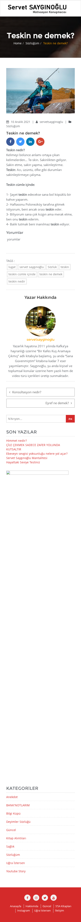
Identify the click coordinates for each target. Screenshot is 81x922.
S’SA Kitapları (63, 906)
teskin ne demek (50, 274)
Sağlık (10, 846)
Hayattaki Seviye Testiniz (23, 462)
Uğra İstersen (15, 863)
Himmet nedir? (16, 441)
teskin (65, 267)
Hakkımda (32, 906)
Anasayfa (15, 906)
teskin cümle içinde (22, 274)
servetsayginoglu (52, 122)
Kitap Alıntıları (16, 838)
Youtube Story (16, 871)
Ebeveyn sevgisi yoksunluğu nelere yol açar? (37, 454)
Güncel (11, 830)
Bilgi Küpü (13, 813)
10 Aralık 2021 (21, 122)
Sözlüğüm (32, 43)
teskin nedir (17, 281)
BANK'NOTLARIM (18, 805)
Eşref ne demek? (57, 403)
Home (18, 43)
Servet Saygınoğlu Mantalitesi (26, 458)
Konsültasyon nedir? (26, 392)
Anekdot (12, 797)
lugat (12, 267)
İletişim (59, 910)
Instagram (23, 910)
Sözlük (52, 267)
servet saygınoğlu (32, 267)
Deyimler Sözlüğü (18, 822)
